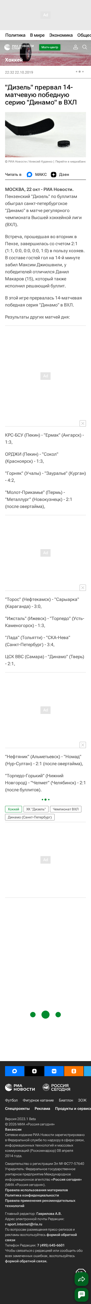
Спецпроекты (17, 1108)
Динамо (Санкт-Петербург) (30, 817)
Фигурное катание (38, 1100)
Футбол (11, 1100)
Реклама (42, 1108)
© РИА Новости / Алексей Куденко (29, 161)
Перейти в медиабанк (70, 161)
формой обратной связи (25, 1261)
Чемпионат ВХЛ (66, 809)
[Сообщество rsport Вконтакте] (54, 1071)
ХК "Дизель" (36, 809)
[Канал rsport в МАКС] (14, 1071)
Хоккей (13, 809)
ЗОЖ (82, 1100)
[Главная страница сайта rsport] (30, 47)
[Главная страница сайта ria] (5, 47)
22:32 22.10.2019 (19, 72)
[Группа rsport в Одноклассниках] (73, 1071)
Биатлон (66, 1100)
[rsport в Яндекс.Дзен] (34, 1071)
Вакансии (13, 1129)
